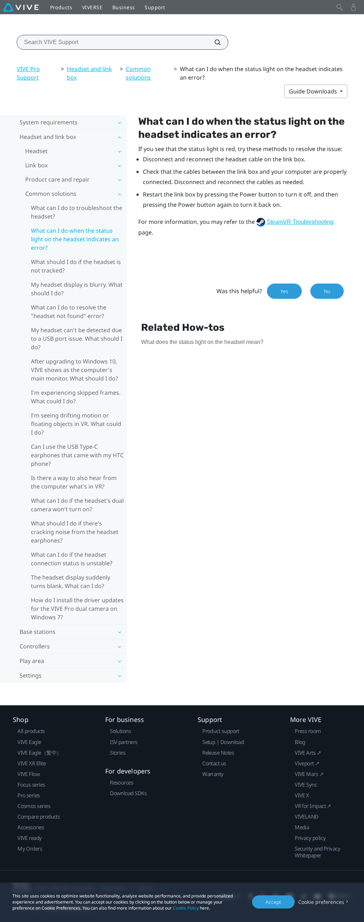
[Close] (339, 7)
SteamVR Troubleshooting (300, 222)
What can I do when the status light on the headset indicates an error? (75, 239)
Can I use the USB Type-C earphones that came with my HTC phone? (77, 455)
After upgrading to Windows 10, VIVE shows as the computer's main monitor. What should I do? (74, 369)
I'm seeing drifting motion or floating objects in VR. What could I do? (76, 423)
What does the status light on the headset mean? (202, 342)
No (327, 291)
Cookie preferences (321, 902)
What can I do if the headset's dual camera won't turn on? (77, 505)
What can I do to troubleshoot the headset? (76, 212)
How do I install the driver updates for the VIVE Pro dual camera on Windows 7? (77, 608)
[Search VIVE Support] (214, 42)
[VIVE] (21, 7)
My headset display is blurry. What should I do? (77, 289)
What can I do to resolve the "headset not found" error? (68, 311)
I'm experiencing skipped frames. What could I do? (76, 397)
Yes (284, 291)
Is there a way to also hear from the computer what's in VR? (74, 482)
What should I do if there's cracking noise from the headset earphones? (74, 531)
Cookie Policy (186, 908)
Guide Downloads (313, 91)
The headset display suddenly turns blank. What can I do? (70, 581)
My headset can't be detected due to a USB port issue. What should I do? (76, 338)
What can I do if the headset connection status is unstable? (71, 559)
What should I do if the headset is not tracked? (76, 266)
